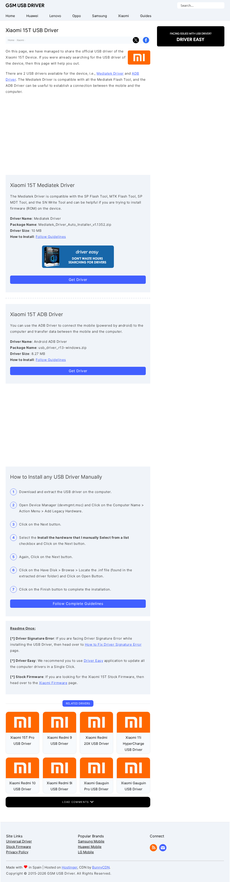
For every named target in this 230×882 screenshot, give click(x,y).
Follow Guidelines (51, 237)
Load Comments (76, 802)
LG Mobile (86, 852)
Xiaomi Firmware (53, 683)
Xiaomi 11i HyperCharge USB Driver (133, 743)
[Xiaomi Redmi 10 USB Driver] (22, 777)
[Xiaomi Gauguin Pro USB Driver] (96, 777)
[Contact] (162, 850)
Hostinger (69, 867)
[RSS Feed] (153, 850)
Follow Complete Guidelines (78, 603)
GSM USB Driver (25, 5)
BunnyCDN (101, 867)
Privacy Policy (17, 852)
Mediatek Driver (110, 73)
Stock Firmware (18, 847)
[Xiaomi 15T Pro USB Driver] (22, 731)
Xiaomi (20, 40)
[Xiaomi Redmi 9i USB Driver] (59, 777)
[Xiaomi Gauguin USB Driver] (133, 777)
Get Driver (78, 279)
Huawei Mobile (90, 847)
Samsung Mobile (91, 841)
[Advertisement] (78, 133)
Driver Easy (93, 660)
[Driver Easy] (190, 42)
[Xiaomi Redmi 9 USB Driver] (59, 731)
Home (11, 40)
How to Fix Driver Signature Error (113, 644)
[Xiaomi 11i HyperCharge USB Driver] (133, 731)
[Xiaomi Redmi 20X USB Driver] (96, 731)
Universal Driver (19, 841)
